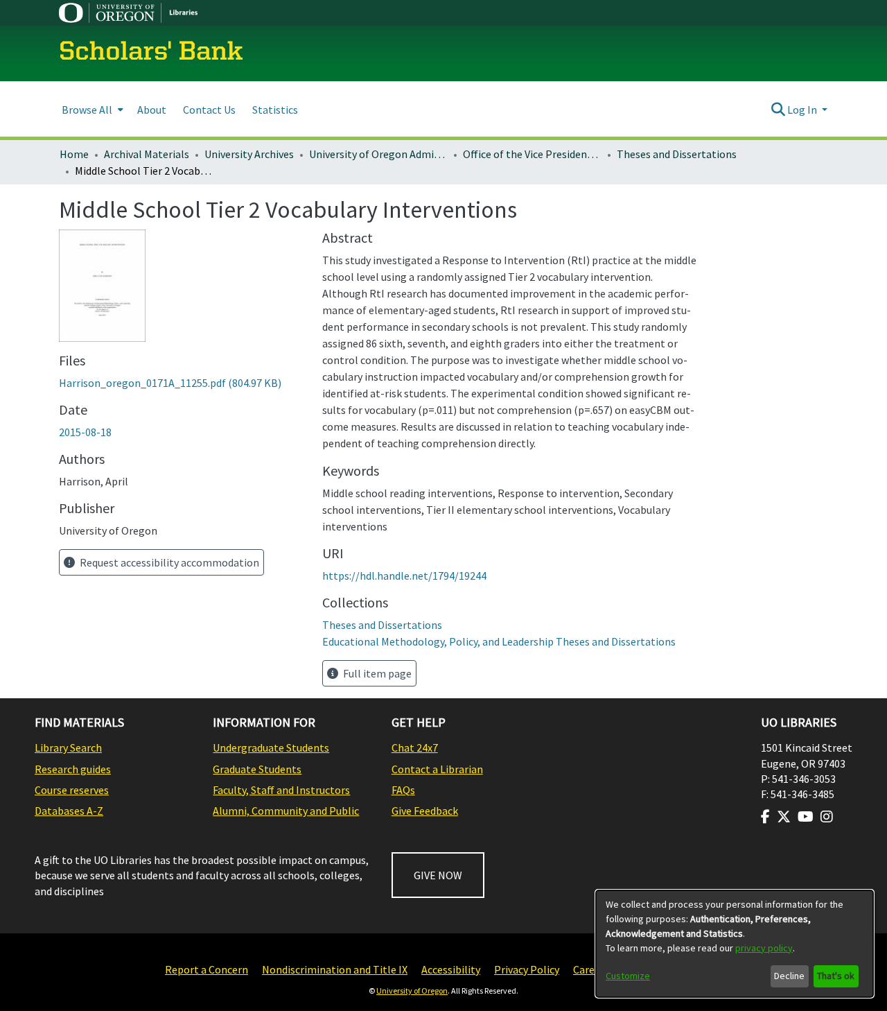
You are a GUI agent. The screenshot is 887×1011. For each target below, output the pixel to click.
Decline (789, 975)
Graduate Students (257, 769)
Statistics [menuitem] (275, 109)
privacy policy (764, 948)
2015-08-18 (85, 432)
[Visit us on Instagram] (826, 816)
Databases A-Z (69, 811)
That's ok (835, 975)
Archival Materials (146, 154)
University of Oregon (412, 990)
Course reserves (72, 790)
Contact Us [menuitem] (209, 109)
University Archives (249, 154)
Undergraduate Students (271, 747)
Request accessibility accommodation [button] (168, 562)
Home (74, 154)
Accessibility (450, 969)
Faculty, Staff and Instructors (281, 790)
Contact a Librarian (437, 769)
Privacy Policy (526, 969)
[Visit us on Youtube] (806, 816)
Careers (591, 969)
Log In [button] (803, 109)
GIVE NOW (438, 875)
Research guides (73, 769)
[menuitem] (91, 109)
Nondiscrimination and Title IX (334, 969)
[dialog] (734, 943)
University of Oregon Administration (378, 154)
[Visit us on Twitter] (784, 816)
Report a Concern (206, 969)
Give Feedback (425, 811)
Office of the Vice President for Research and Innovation (532, 154)
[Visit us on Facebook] (765, 816)
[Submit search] (778, 109)
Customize (628, 975)
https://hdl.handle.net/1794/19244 (404, 575)
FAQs (403, 790)
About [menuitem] (151, 109)
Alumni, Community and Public (286, 811)
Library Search (68, 747)
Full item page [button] (376, 673)
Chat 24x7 (415, 747)
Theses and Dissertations (677, 154)
